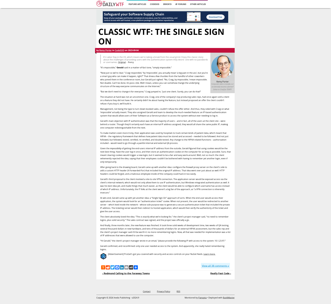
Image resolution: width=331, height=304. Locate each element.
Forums (182, 4)
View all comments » (215, 265)
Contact (147, 291)
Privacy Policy (163, 291)
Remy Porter (105, 50)
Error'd (167, 4)
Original (122, 62)
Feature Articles (137, 4)
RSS (178, 291)
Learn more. (209, 254)
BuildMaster (229, 297)
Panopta (202, 297)
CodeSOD (154, 4)
